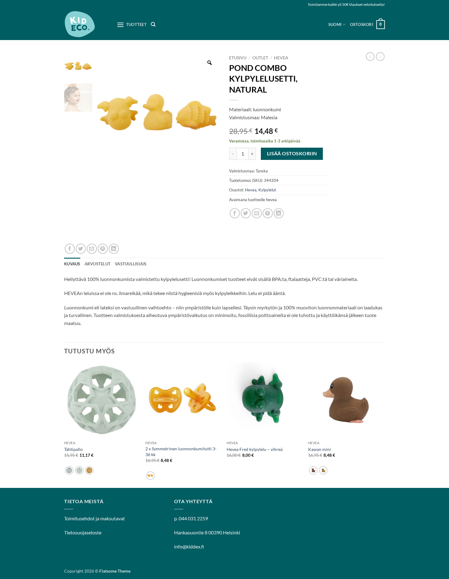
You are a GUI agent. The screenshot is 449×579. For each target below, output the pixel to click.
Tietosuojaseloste (82, 532)
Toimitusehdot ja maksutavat (94, 518)
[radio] (69, 470)
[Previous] (64, 424)
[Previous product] (380, 56)
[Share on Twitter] (246, 213)
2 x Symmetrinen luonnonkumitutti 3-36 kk (181, 451)
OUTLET (260, 57)
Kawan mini (319, 449)
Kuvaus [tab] (72, 263)
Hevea (281, 57)
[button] (367, 24)
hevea (271, 199)
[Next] (383, 424)
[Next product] (370, 56)
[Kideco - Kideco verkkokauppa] (86, 24)
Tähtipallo (73, 449)
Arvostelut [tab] (98, 263)
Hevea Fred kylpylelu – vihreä (255, 449)
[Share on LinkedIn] (279, 213)
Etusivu (237, 57)
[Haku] (153, 24)
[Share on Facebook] (235, 213)
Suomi (334, 24)
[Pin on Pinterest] (268, 213)
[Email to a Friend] (257, 213)
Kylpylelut (267, 189)
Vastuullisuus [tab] (130, 263)
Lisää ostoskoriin (292, 153)
